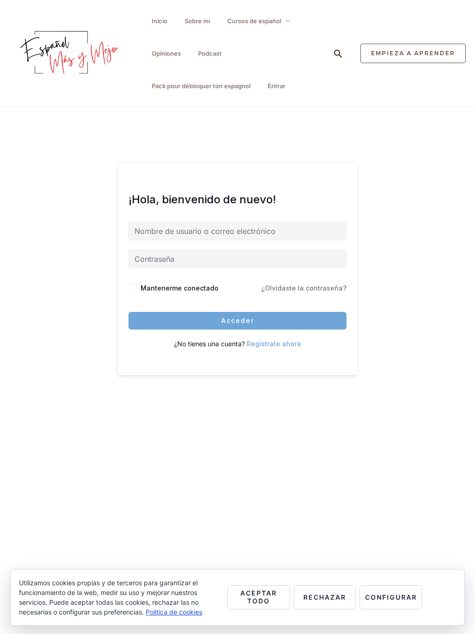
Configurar (391, 597)
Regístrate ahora (274, 344)
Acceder (237, 320)
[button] (338, 53)
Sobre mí (197, 21)
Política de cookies (174, 612)
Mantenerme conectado (179, 288)
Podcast (210, 53)
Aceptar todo (258, 597)
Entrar (276, 86)
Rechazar (324, 597)
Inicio (159, 21)
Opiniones (166, 53)
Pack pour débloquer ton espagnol (201, 86)
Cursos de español (254, 21)
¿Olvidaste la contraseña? (304, 288)
